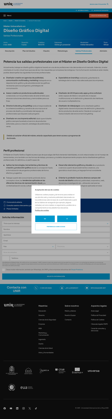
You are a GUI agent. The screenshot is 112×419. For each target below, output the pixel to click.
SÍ (67, 218)
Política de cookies (42, 210)
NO (45, 218)
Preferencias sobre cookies (56, 226)
